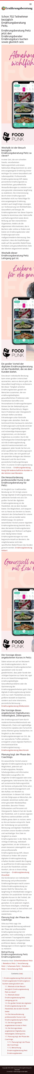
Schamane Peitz (13, 966)
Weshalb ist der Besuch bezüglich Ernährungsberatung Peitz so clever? (17, 989)
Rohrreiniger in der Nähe (20, 1071)
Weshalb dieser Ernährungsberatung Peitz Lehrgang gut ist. (15, 997)
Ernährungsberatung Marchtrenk (15, 750)
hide (20, 974)
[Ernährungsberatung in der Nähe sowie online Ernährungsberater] (17, 8)
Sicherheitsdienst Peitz (23, 960)
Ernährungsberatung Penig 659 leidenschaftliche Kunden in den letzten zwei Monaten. (16, 470)
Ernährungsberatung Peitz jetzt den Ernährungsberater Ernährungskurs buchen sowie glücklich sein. (16, 981)
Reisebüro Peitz (9, 963)
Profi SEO (10, 1071)
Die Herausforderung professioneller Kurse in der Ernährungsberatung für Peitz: (16, 1017)
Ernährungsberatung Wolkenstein (15, 706)
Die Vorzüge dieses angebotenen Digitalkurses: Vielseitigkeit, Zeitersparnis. (15, 1031)
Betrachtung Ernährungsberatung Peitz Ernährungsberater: (17, 1050)
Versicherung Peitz (15, 969)
